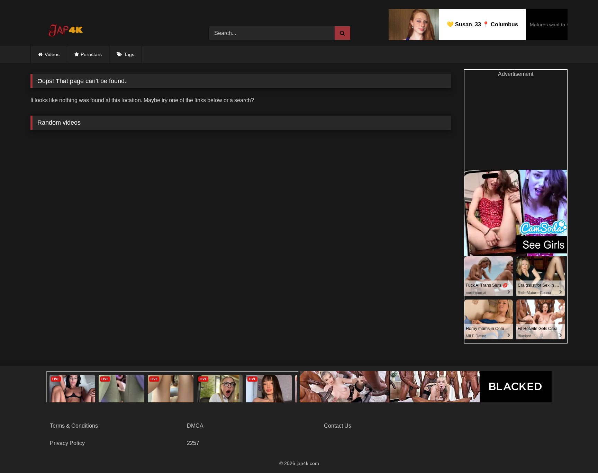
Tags (129, 54)
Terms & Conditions (74, 426)
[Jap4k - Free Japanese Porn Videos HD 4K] (65, 28)
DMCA (195, 426)
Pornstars (91, 54)
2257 (193, 443)
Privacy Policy (67, 443)
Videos (52, 54)
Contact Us (337, 426)
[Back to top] (576, 452)
